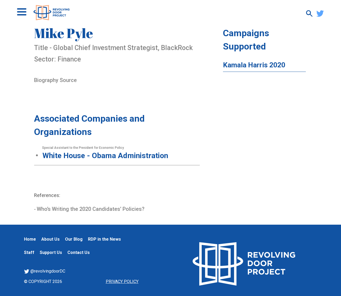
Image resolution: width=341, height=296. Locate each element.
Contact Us (78, 252)
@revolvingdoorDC (47, 271)
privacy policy (122, 281)
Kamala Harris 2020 (254, 65)
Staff (29, 252)
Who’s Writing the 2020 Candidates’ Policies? (90, 209)
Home (30, 239)
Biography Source (55, 80)
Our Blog (74, 239)
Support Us (51, 252)
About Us (50, 239)
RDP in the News (104, 239)
